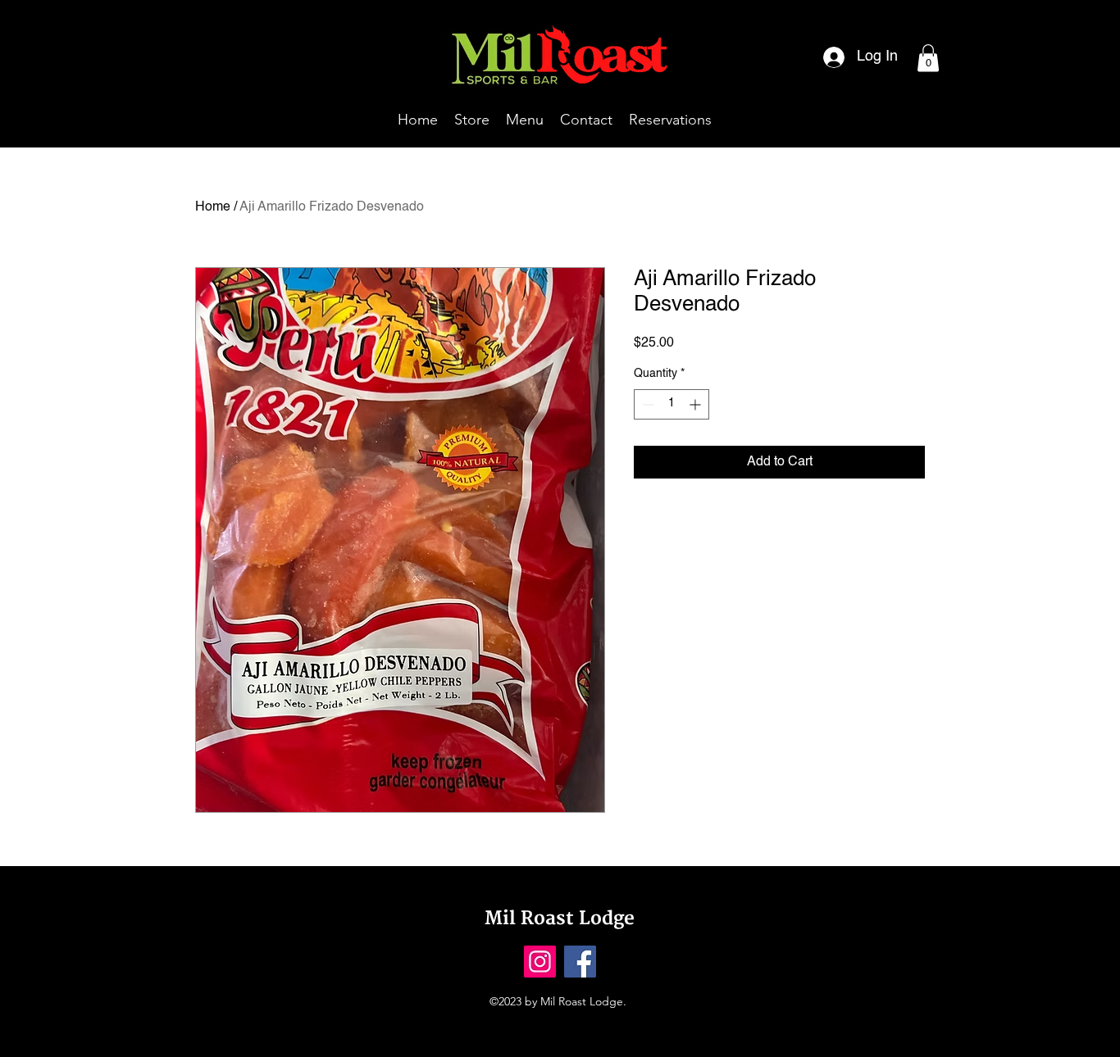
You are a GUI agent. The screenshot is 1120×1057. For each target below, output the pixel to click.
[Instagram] (540, 962)
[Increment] (696, 404)
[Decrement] (646, 404)
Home (212, 207)
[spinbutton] (671, 404)
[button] (928, 57)
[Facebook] (580, 962)
